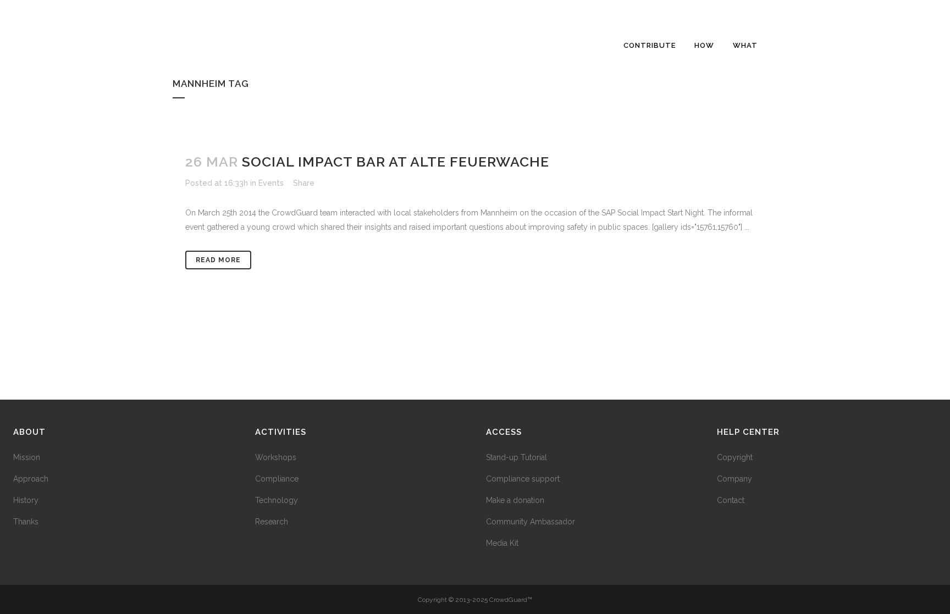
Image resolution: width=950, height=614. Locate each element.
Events (271, 183)
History (25, 500)
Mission (26, 457)
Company (734, 478)
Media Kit (502, 543)
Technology (276, 500)
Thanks (25, 521)
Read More (218, 260)
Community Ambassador (530, 521)
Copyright (735, 457)
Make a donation (515, 500)
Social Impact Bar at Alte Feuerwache (395, 161)
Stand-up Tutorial (516, 457)
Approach (30, 478)
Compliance (277, 478)
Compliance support (523, 478)
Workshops (275, 457)
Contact (730, 500)
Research (271, 521)
